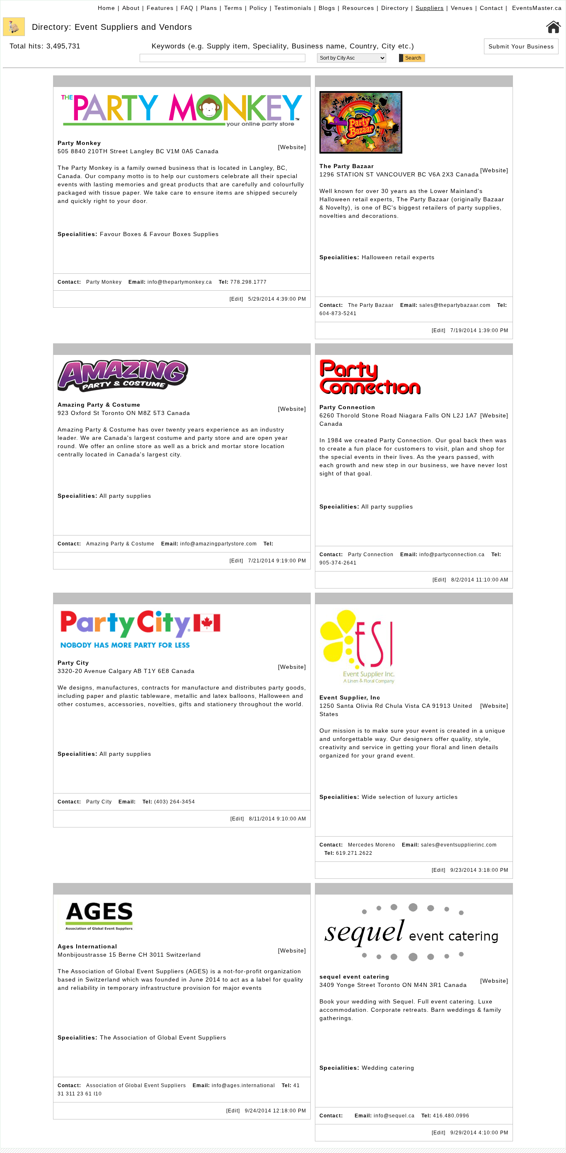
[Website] (292, 147)
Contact (491, 8)
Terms (233, 8)
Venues (462, 8)
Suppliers (430, 8)
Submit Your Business (521, 46)
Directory (395, 8)
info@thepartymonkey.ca (180, 282)
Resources (358, 8)
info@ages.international (243, 1085)
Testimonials (293, 8)
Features (160, 8)
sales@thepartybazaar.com (455, 305)
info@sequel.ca (394, 1116)
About (131, 8)
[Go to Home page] (553, 27)
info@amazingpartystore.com (218, 544)
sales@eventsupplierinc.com (459, 845)
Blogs (327, 8)
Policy (258, 8)
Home (106, 8)
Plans (209, 8)
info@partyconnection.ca (452, 554)
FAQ (187, 8)
